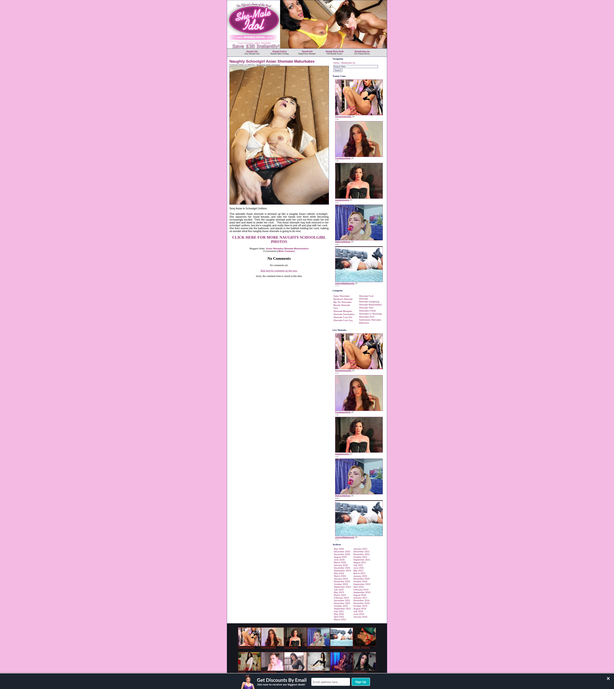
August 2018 (359, 595)
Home (336, 63)
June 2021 (358, 568)
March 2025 (340, 562)
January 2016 (360, 616)
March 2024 (340, 576)
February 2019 (360, 589)
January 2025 (341, 565)
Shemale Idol (307, 51)
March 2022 (340, 619)
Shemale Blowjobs (342, 311)
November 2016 (361, 603)
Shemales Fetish (367, 310)
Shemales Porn (366, 316)
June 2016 (358, 614)
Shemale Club (252, 51)
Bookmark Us (348, 63)
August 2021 (359, 562)
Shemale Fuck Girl (342, 317)
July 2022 (339, 611)
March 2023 (340, 595)
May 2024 (339, 573)
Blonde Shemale (341, 305)
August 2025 (340, 557)
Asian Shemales (274, 248)
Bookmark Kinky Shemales (268, 65)
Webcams (364, 323)
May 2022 (339, 614)
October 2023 (341, 584)
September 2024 (342, 570)
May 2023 (339, 592)
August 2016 (359, 608)
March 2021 (359, 573)
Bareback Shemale (343, 299)
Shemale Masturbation (296, 248)
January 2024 (341, 578)
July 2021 (358, 565)
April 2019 (358, 587)
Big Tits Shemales (342, 302)
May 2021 (358, 570)
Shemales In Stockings (370, 313)
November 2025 (342, 554)
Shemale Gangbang (369, 301)
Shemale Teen (366, 307)
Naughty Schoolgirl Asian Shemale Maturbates (272, 61)
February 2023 (341, 597)
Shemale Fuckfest (279, 51)
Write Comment (286, 251)
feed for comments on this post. (279, 270)
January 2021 (360, 576)
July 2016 (358, 611)
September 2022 (342, 608)
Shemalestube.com (362, 51)
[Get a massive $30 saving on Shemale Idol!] (307, 47)
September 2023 (342, 587)
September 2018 (361, 592)
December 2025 (342, 551)
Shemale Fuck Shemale (366, 297)
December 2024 (342, 568)
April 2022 (339, 616)
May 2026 (339, 549)
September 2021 (361, 559)
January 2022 (360, 549)
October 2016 (360, 606)
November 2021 (361, 554)
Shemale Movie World (334, 51)
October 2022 (341, 606)
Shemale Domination (343, 314)
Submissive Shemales (370, 320)
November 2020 (361, 578)
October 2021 (360, 557)
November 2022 (342, 603)
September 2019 (361, 584)
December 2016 (361, 600)
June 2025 (339, 559)
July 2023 (339, 589)
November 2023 (342, 581)
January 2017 (360, 597)
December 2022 (342, 600)
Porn (335, 308)
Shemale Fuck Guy (343, 320)
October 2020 (360, 581)
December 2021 (361, 551)
